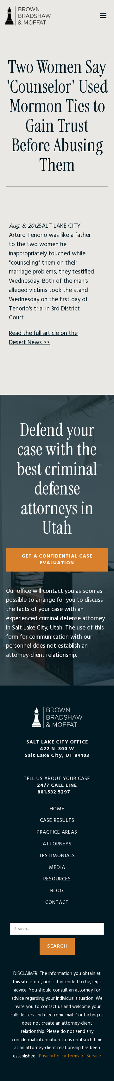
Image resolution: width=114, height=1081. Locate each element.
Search (57, 918)
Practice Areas (57, 832)
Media (57, 867)
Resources (57, 879)
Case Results (57, 820)
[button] (103, 16)
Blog (57, 891)
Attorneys (57, 844)
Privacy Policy (52, 1056)
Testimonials (57, 856)
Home (57, 809)
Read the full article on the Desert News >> (43, 338)
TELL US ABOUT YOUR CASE (57, 785)
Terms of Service (84, 1056)
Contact (57, 903)
